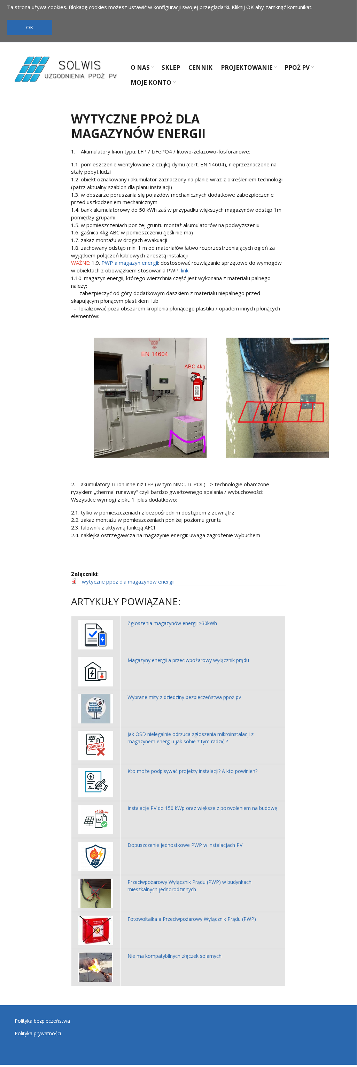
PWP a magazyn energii (129, 262)
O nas (138, 68)
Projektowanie (245, 68)
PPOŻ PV (295, 68)
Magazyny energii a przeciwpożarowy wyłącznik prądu (188, 660)
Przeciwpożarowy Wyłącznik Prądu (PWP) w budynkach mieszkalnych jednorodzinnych (189, 885)
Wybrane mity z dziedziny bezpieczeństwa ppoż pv (184, 697)
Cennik (200, 67)
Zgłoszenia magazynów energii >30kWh (172, 623)
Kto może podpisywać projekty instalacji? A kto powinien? (192, 771)
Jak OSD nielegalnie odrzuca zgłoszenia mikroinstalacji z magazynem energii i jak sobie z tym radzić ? (190, 737)
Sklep (171, 67)
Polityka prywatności (38, 1033)
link (184, 270)
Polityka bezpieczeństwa (42, 1020)
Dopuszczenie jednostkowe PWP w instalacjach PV (184, 845)
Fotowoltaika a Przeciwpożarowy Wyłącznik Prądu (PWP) (191, 919)
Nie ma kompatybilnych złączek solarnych (174, 956)
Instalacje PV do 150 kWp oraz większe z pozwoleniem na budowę (202, 808)
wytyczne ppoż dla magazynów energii (128, 581)
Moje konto (149, 83)
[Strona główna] (67, 69)
